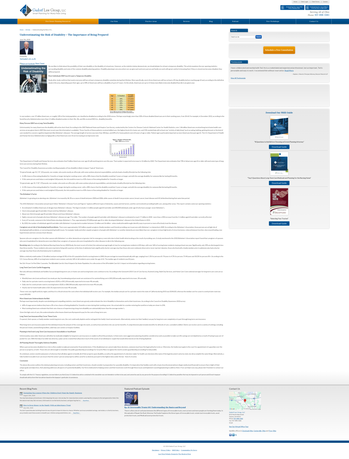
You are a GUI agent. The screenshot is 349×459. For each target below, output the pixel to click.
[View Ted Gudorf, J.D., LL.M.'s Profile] (26, 54)
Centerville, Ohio (260, 431)
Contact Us (313, 21)
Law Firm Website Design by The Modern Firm (174, 454)
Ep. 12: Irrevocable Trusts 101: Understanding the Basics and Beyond (155, 407)
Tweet (42, 63)
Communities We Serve (189, 450)
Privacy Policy (166, 450)
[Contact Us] (279, 50)
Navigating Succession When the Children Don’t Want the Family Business (52, 393)
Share (37, 63)
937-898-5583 (322, 14)
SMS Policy (176, 450)
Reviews (186, 21)
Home (295, 1)
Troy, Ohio (272, 431)
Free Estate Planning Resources (58, 21)
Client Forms (315, 1)
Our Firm (114, 21)
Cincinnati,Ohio (247, 431)
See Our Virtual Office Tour (238, 427)
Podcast (235, 21)
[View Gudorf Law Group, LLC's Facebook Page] (230, 435)
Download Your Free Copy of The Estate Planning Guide (294, 7)
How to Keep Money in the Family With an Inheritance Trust (47, 405)
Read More (289, 70)
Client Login (304, 1)
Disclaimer (155, 450)
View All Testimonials (238, 78)
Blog (211, 21)
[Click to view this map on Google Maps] (245, 409)
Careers (325, 1)
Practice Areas (151, 21)
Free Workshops (272, 21)
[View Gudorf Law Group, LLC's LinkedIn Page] (233, 435)
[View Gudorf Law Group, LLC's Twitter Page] (236, 435)
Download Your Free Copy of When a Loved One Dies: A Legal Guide (319, 7)
